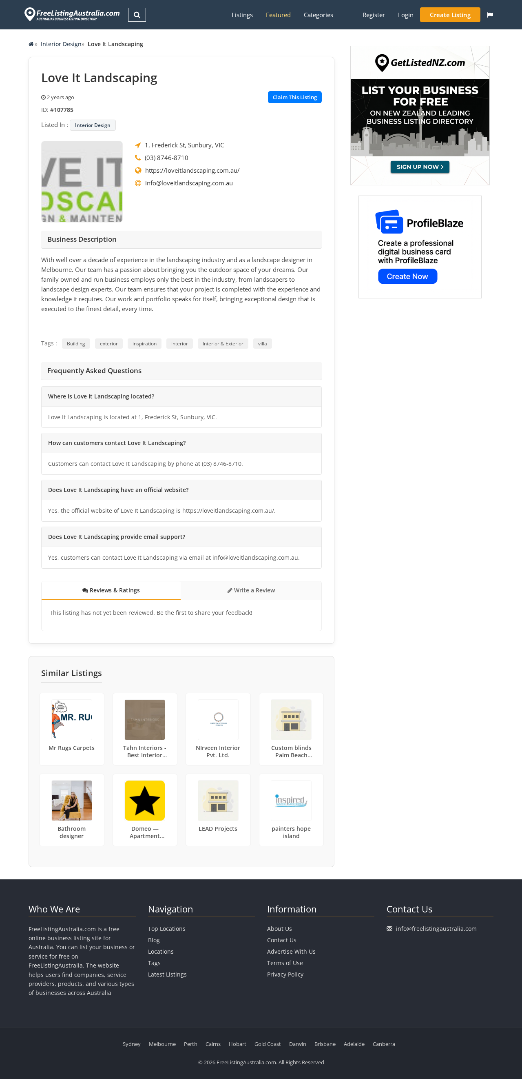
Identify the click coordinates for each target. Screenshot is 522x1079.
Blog (154, 940)
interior (179, 343)
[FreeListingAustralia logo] (71, 14)
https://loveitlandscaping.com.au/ (192, 170)
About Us (279, 928)
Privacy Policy (285, 974)
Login (406, 15)
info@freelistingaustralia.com (436, 928)
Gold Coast (267, 1044)
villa (262, 343)
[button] (490, 14)
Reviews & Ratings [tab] (114, 590)
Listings (242, 15)
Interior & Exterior (223, 343)
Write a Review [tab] (253, 590)
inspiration (145, 343)
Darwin (297, 1044)
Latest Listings (167, 974)
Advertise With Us (291, 951)
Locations (161, 951)
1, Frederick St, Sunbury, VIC (184, 145)
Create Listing (450, 15)
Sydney (132, 1044)
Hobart (237, 1044)
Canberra (384, 1044)
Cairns (213, 1044)
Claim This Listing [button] (295, 97)
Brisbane (325, 1044)
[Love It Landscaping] (82, 181)
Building (76, 343)
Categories (318, 15)
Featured (278, 15)
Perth (190, 1044)
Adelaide (354, 1044)
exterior (109, 343)
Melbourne (162, 1044)
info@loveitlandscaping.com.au (189, 183)
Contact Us (281, 940)
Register (374, 15)
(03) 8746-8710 (166, 158)
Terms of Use (285, 963)
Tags (154, 963)
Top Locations (167, 928)
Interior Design (61, 44)
